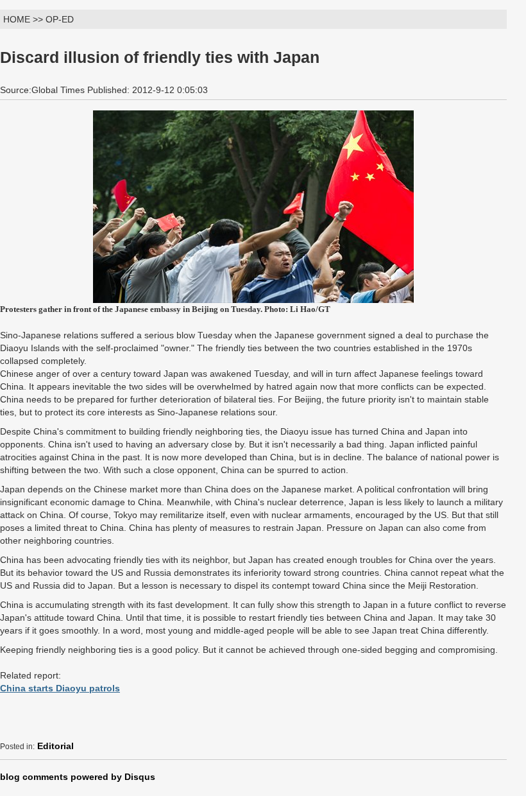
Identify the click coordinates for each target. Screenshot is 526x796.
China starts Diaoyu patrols (60, 688)
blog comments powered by (77, 777)
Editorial (55, 746)
